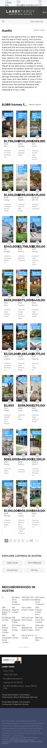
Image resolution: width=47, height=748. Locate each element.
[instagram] (8, 712)
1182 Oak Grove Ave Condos (39, 620)
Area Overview (36, 21)
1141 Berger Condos (7, 619)
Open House (12, 563)
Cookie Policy (7, 741)
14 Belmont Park (39, 637)
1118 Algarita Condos (15, 609)
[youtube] (40, 5)
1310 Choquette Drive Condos (6, 639)
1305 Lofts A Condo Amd (39, 627)
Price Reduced (34, 563)
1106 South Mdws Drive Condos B (39, 600)
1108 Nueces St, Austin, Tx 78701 (6, 611)
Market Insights (39, 30)
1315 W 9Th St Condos (27, 636)
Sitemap (5, 743)
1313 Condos (15, 636)
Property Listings (35, 741)
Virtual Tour (12, 570)
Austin (9, 21)
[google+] (18, 712)
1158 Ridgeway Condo (16, 620)
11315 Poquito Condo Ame (38, 611)
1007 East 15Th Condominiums (28, 598)
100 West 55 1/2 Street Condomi (16, 600)
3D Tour (34, 570)
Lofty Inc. (14, 738)
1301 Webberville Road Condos (27, 627)
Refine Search (35, 104)
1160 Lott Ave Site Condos (27, 619)
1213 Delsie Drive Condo (16, 627)
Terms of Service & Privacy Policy (22, 740)
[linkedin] (3, 712)
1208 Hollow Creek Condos (5, 628)
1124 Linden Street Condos (28, 608)
